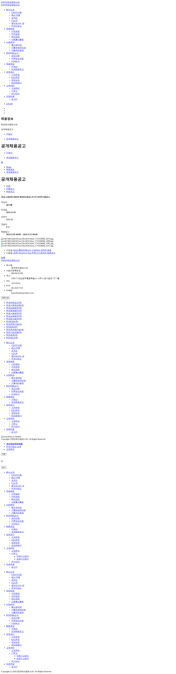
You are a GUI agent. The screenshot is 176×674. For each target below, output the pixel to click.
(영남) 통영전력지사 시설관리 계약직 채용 (32, 250)
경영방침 (10, 29)
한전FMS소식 (12, 53)
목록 (3, 258)
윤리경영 (15, 37)
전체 (8, 186)
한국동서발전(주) (14, 319)
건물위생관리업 (18, 48)
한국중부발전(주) (14, 311)
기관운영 (15, 75)
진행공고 (10, 189)
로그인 (14, 99)
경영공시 (10, 72)
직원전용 (10, 96)
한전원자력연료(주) (15, 330)
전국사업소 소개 (13, 447)
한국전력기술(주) (14, 324)
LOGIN (9, 104)
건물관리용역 (17, 50)
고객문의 (15, 88)
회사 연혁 (15, 15)
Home (8, 167)
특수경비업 (16, 45)
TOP (4, 454)
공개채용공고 (17, 69)
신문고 (14, 91)
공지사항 (15, 56)
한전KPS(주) (12, 327)
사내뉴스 (15, 61)
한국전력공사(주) (14, 303)
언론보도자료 (17, 58)
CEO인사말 (16, 12)
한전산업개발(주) (14, 332)
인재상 (14, 67)
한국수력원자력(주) (15, 305)
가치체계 (15, 31)
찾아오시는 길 (17, 23)
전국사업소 (16, 26)
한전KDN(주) (12, 321)
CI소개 (14, 20)
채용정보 (10, 64)
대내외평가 (16, 83)
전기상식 (15, 94)
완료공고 (10, 191)
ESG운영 (15, 77)
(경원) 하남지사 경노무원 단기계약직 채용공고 (34, 253)
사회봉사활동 (17, 39)
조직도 (14, 18)
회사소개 (10, 10)
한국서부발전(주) (14, 313)
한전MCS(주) (12, 338)
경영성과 (15, 80)
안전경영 (15, 34)
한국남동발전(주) (14, 308)
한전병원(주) (12, 335)
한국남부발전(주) (14, 316)
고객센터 (10, 86)
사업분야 (10, 42)
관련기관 (5, 298)
